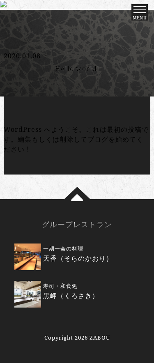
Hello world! (77, 68)
